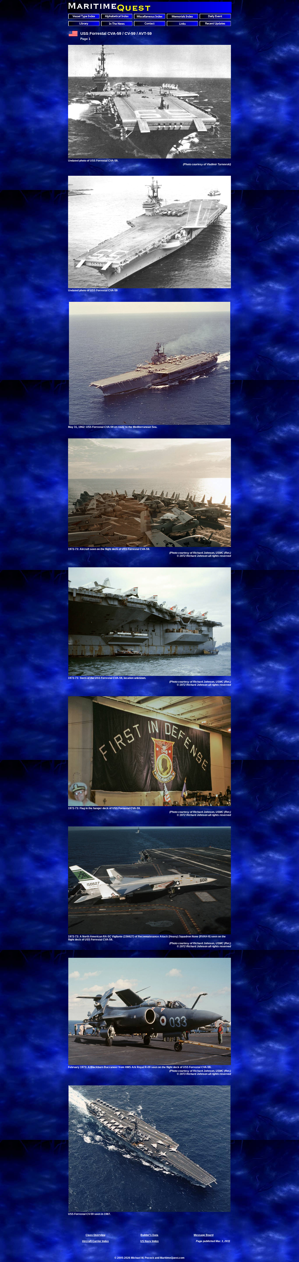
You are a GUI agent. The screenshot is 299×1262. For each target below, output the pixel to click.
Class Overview (95, 1235)
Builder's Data (149, 1235)
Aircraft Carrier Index (95, 1241)
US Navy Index (149, 1241)
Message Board (203, 1235)
